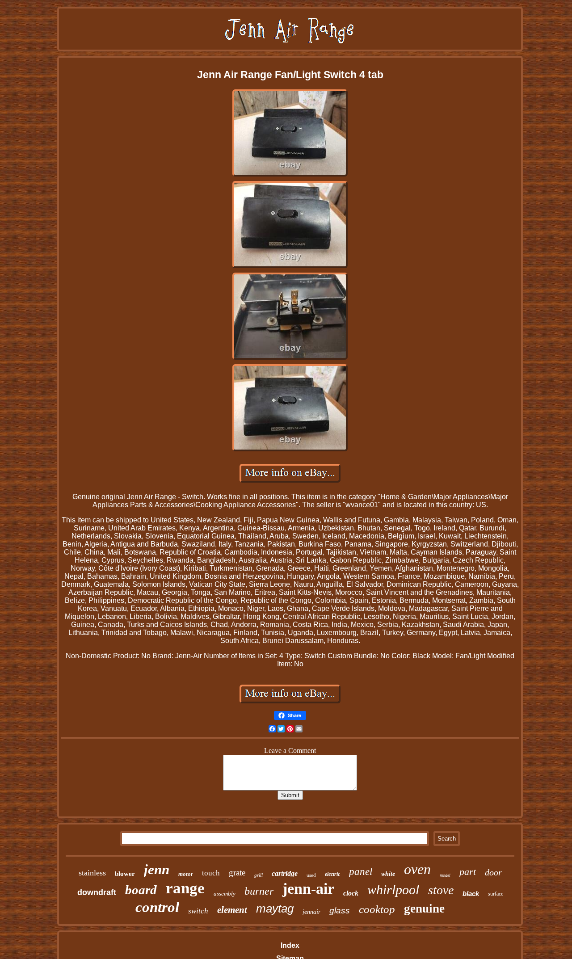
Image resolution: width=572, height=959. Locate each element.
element (232, 909)
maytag (275, 908)
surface (495, 894)
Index (290, 945)
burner (258, 891)
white (388, 874)
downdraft (96, 892)
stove (441, 890)
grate (237, 872)
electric (332, 874)
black (471, 893)
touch (211, 873)
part (467, 871)
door (493, 872)
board (141, 890)
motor (185, 874)
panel (360, 871)
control (157, 907)
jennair (311, 912)
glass (339, 910)
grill (258, 875)
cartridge (285, 873)
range (185, 888)
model (445, 875)
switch (198, 911)
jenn (156, 869)
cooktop (377, 909)
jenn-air (308, 888)
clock (350, 893)
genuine (424, 908)
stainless (92, 872)
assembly (225, 893)
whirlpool (393, 889)
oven (417, 869)
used (311, 875)
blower (125, 873)
